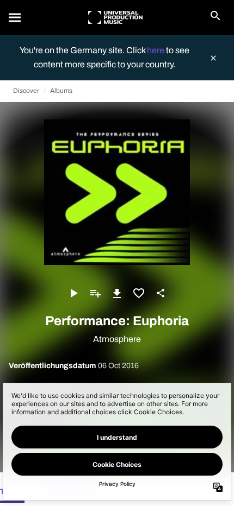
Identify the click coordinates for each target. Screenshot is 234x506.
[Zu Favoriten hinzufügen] (138, 293)
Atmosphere (117, 339)
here (156, 50)
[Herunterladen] (117, 293)
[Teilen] (160, 293)
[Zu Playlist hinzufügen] (95, 293)
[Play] (73, 293)
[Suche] (15, 17)
